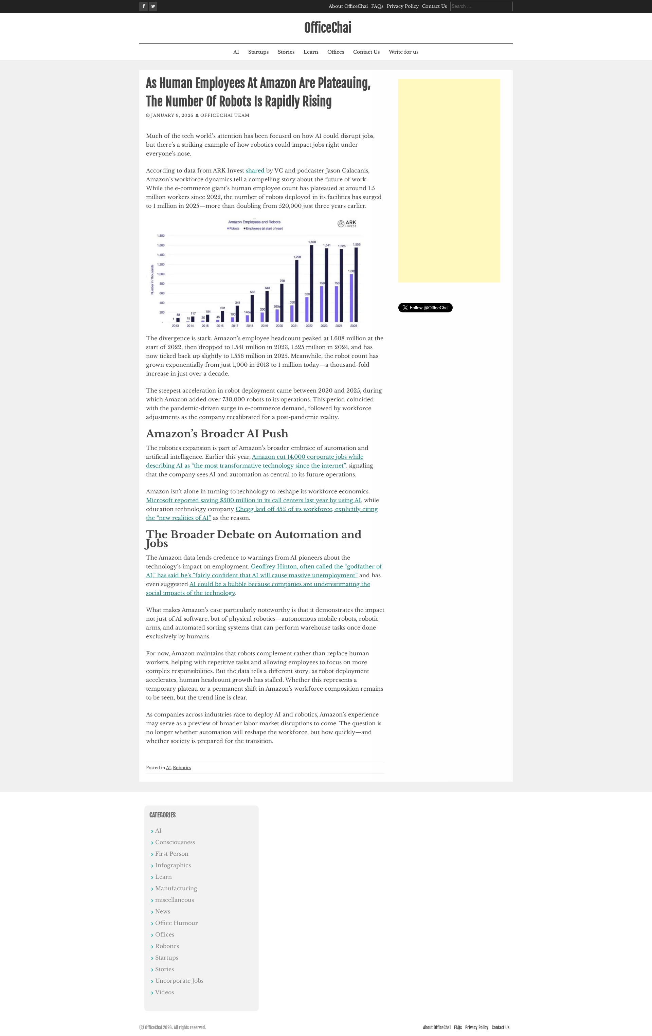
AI (236, 52)
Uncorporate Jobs (179, 980)
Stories (286, 52)
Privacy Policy (403, 6)
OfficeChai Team (225, 115)
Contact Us (434, 6)
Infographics (173, 865)
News (162, 911)
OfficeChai (327, 28)
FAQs (377, 6)
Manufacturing (176, 888)
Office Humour (176, 923)
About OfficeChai (348, 6)
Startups (258, 52)
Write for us (403, 52)
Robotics (182, 767)
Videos (164, 992)
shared (256, 170)
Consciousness (175, 842)
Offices (335, 52)
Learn (311, 52)
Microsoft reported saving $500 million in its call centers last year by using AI (253, 500)
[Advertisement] (449, 181)
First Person (171, 853)
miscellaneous (174, 899)
